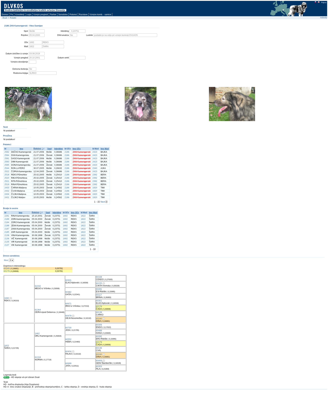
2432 (6, 191)
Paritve (53, 14)
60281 (99, 289)
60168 (99, 277)
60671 (68, 303)
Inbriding (58, 149)
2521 (6, 181)
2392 (94, 175)
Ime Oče (77, 149)
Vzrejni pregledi (40, 14)
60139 (99, 312)
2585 (6, 165)
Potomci (73, 14)
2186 (67, 152)
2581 (6, 158)
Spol (49, 149)
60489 (99, 330)
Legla (28, 14)
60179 (7, 271)
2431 (6, 197)
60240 (7, 268)
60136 (99, 348)
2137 (6, 245)
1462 (37, 333)
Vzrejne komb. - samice (100, 14)
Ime (21, 149)
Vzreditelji (19, 14)
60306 (99, 325)
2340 (94, 168)
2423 (94, 152)
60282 (99, 336)
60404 (68, 351)
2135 (6, 242)
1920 (94, 187)
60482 (68, 292)
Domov (5, 14)
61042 (38, 286)
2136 (6, 238)
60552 (68, 339)
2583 (6, 162)
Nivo (6, 260)
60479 (68, 316)
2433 (6, 187)
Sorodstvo (63, 14)
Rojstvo (37, 148)
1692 (65, 216)
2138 (6, 235)
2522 (6, 171)
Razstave (83, 14)
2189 (6, 219)
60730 (68, 328)
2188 (6, 225)
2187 (6, 229)
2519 (6, 184)
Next (102, 202)
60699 (68, 363)
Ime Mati (105, 149)
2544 (6, 168)
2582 (6, 152)
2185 (6, 232)
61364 (38, 310)
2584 (6, 155)
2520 (6, 178)
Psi (11, 14)
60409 (99, 361)
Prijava (323, 2)
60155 (99, 283)
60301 (68, 280)
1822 (83, 216)
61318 (38, 357)
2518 (6, 175)
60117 (99, 295)
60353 (99, 366)
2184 (6, 222)
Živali (5, 18)
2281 (6, 216)
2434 (6, 194)
